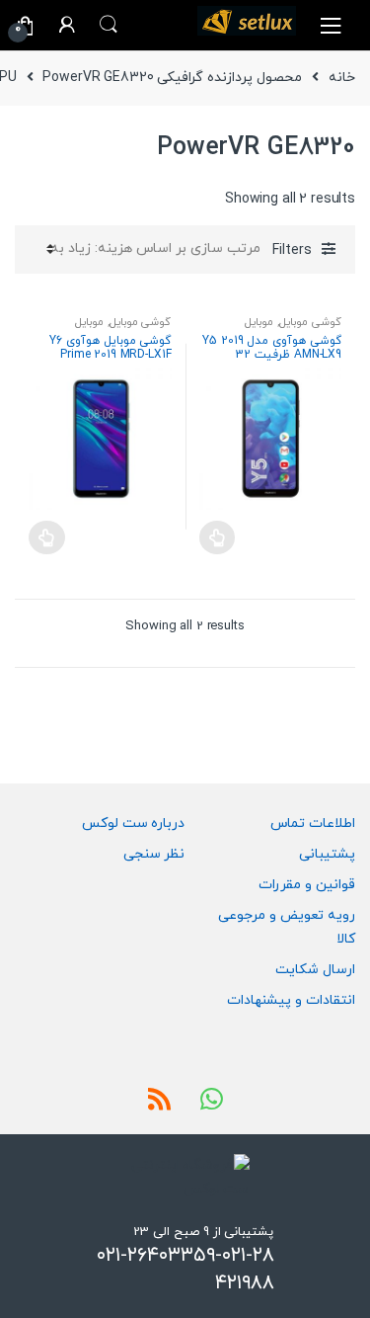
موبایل (259, 322)
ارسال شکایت (315, 969)
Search (108, 25)
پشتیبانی (327, 854)
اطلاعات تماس (312, 823)
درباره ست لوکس (133, 823)
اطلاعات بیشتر (217, 537)
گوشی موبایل (310, 322)
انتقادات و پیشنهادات (291, 1000)
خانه (342, 77)
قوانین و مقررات (307, 884)
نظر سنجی (154, 854)
